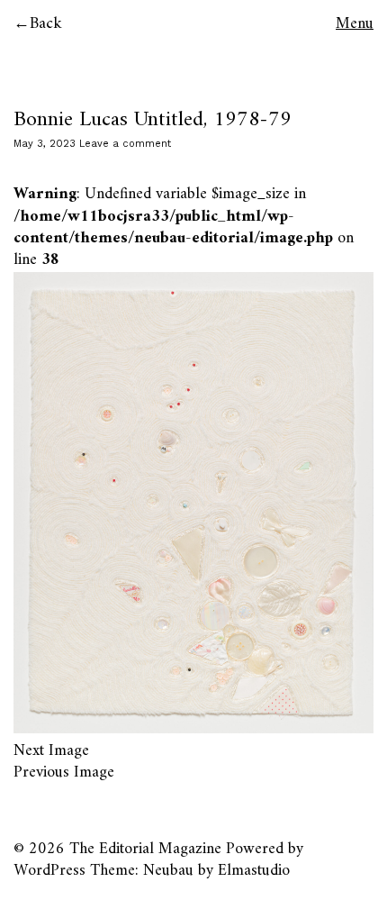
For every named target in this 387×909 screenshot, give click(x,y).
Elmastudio (254, 871)
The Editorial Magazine (145, 849)
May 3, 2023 (45, 144)
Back (46, 24)
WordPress (50, 871)
